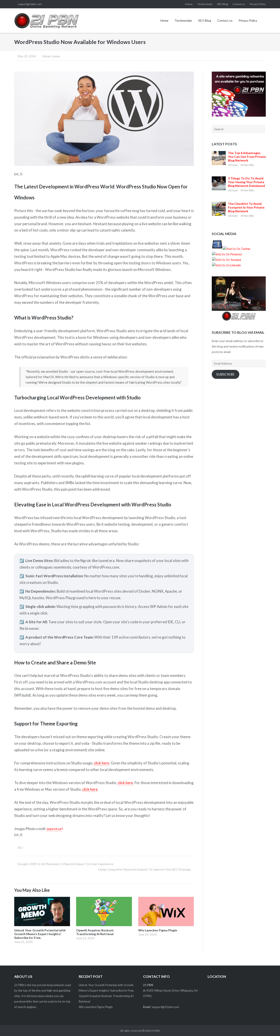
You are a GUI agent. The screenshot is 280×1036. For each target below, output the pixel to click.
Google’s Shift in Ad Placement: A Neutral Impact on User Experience (65, 864)
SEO (20, 847)
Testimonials (204, 4)
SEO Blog (222, 4)
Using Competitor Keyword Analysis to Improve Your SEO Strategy (144, 869)
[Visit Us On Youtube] (226, 260)
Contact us (239, 4)
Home (188, 4)
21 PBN (155, 1030)
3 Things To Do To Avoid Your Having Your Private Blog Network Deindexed (246, 182)
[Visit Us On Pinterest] (227, 254)
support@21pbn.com (30, 4)
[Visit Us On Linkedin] (226, 265)
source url (54, 828)
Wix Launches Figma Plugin (96, 1007)
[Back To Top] (269, 1025)
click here (101, 763)
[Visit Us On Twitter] (236, 249)
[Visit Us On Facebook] (217, 249)
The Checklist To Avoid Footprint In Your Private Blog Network (246, 207)
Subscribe (225, 374)
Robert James (51, 56)
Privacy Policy (258, 4)
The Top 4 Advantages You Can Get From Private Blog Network (247, 156)
